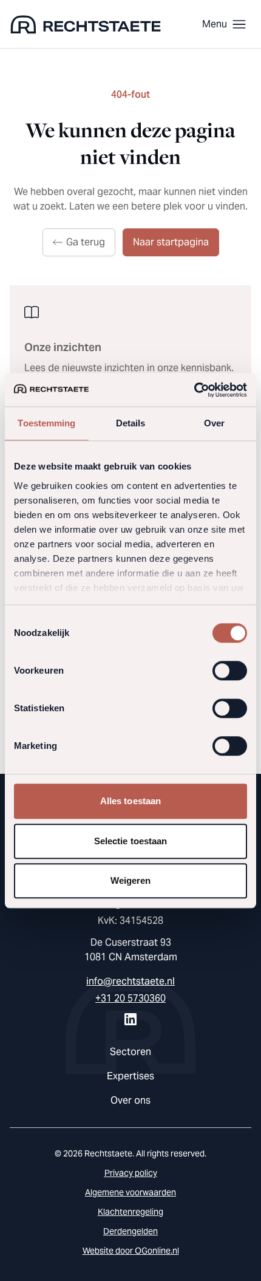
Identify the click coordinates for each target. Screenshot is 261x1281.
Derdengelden (130, 1231)
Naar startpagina (171, 242)
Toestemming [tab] (46, 423)
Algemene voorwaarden (130, 1192)
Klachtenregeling (130, 1211)
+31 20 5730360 (130, 998)
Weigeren (130, 880)
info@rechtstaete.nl (130, 981)
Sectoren (130, 1051)
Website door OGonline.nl (131, 1250)
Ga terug (85, 242)
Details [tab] (131, 423)
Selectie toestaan (131, 841)
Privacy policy (130, 1172)
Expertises (130, 1076)
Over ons (130, 1100)
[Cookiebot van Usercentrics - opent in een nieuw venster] (194, 390)
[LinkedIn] (130, 1019)
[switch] (229, 670)
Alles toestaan (130, 801)
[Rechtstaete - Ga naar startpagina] (85, 24)
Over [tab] (214, 423)
